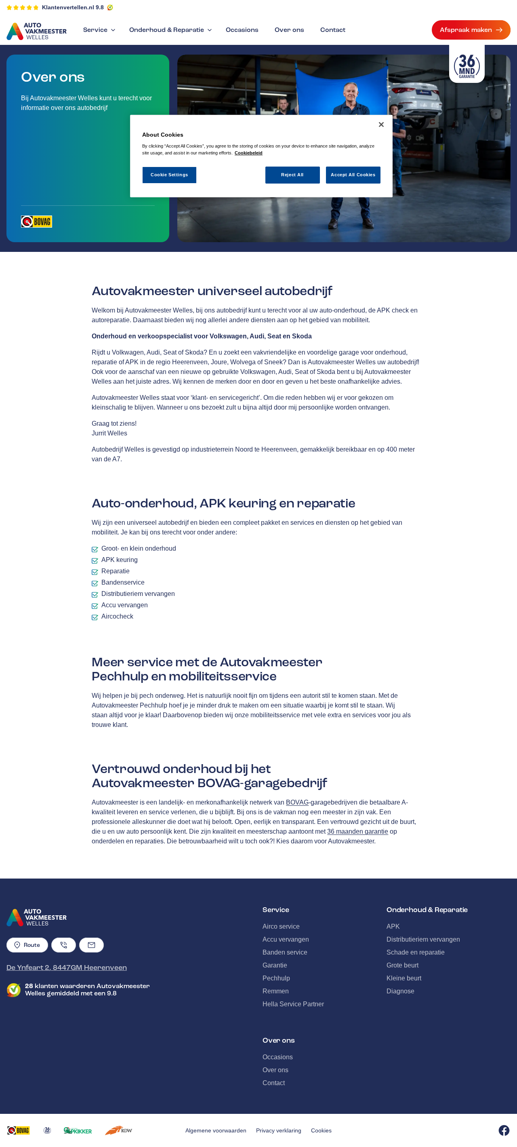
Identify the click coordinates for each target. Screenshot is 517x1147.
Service (95, 30)
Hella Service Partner (293, 1004)
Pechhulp (276, 978)
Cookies (321, 1130)
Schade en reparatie (416, 952)
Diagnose (400, 991)
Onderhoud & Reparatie (166, 30)
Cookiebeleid (249, 152)
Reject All (292, 174)
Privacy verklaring (278, 1130)
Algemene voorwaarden (215, 1130)
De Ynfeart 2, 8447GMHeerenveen (66, 967)
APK (393, 926)
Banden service (285, 952)
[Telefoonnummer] (63, 945)
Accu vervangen (286, 939)
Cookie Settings (169, 174)
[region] (261, 156)
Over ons (289, 30)
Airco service (281, 926)
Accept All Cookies (353, 174)
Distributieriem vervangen (423, 939)
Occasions (242, 30)
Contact (332, 30)
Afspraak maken (466, 30)
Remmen (276, 991)
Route (32, 945)
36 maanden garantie (357, 831)
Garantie (275, 965)
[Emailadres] (91, 945)
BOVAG (297, 802)
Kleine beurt (404, 978)
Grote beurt (402, 965)
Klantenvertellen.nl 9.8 (73, 7)
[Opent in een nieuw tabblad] (36, 221)
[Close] (381, 124)
